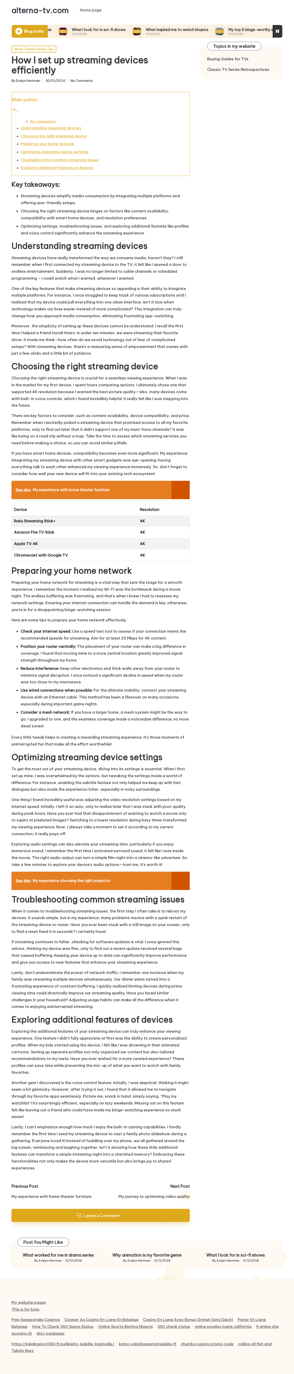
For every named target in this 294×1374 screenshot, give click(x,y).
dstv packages (51, 1333)
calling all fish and (255, 1343)
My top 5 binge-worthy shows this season (238, 29)
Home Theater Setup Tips (34, 49)
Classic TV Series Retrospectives (238, 69)
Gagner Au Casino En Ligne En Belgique (102, 1319)
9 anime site (267, 1326)
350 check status (173, 1326)
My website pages (28, 1302)
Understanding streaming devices (51, 128)
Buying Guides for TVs (228, 58)
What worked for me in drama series (58, 1255)
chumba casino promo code (207, 1343)
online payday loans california (223, 1326)
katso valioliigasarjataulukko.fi (147, 1343)
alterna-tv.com (40, 10)
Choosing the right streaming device (54, 136)
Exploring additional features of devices (57, 167)
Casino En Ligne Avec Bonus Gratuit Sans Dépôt (188, 1319)
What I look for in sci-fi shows (71, 29)
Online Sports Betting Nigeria (125, 1326)
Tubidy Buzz (22, 1350)
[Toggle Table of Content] (15, 110)
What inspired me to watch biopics (149, 29)
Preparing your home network (47, 144)
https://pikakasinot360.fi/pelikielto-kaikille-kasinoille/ (62, 1343)
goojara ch (21, 1333)
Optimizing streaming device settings (54, 152)
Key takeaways (43, 121)
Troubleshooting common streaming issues (60, 160)
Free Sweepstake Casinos (35, 1319)
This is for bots (25, 1309)
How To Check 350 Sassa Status (62, 1326)
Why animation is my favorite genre (147, 1255)
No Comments (82, 81)
